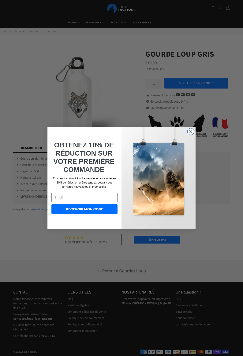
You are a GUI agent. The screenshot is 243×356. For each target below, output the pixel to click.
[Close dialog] (190, 131)
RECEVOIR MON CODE (84, 209)
